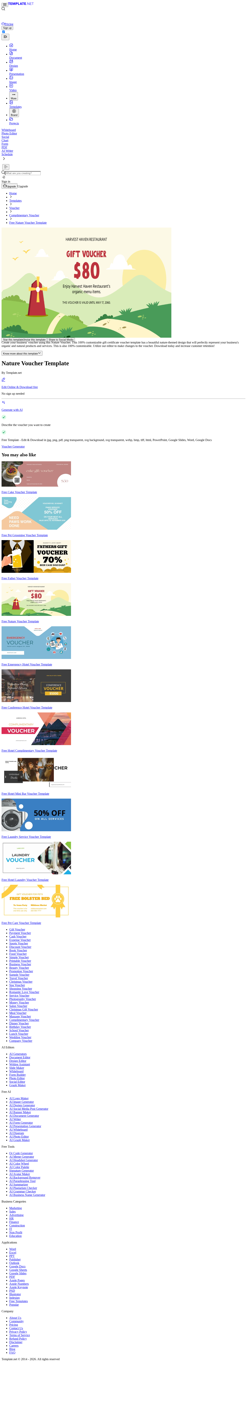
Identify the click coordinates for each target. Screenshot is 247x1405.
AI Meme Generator (21, 1156)
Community (16, 1321)
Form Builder (17, 1074)
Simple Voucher (19, 957)
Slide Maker (16, 1067)
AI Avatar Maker (19, 1174)
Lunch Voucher (18, 1033)
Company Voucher (20, 1040)
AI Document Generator (24, 1115)
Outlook (14, 1263)
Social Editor (17, 1081)
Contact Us (16, 1328)
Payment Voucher (20, 933)
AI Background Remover (24, 1177)
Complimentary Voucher (24, 215)
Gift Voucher (17, 929)
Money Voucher (19, 1002)
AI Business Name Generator (27, 1195)
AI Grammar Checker (22, 1191)
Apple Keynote (18, 1287)
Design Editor (17, 1060)
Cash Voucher (17, 936)
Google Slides (17, 1273)
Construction (17, 1225)
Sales (12, 1211)
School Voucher (19, 1030)
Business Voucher (20, 964)
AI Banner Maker (20, 1112)
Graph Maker (17, 1085)
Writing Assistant (19, 1064)
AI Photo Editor (19, 1136)
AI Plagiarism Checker (23, 1188)
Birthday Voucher (20, 1026)
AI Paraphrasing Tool (22, 1181)
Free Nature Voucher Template (28, 222)
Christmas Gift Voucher (23, 1009)
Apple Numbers (19, 1283)
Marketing (15, 1208)
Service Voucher (19, 995)
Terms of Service (19, 1335)
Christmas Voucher (20, 981)
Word (12, 1249)
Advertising (16, 1215)
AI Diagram (16, 1133)
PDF (12, 1276)
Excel (12, 1252)
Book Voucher (18, 950)
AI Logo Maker (19, 1098)
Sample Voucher (19, 974)
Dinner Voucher (19, 1023)
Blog (12, 1349)
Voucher (14, 208)
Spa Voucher (17, 985)
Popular (14, 1304)
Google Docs (17, 1266)
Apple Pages (17, 1280)
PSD (12, 1290)
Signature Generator (21, 1170)
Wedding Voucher (20, 1037)
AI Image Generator (21, 1101)
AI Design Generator (22, 1105)
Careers (14, 1345)
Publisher (15, 1259)
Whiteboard (16, 1071)
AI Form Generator (21, 1122)
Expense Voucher (20, 940)
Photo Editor (17, 1078)
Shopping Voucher (20, 988)
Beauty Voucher (19, 967)
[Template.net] (21, 4)
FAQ (12, 1352)
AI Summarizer (18, 1184)
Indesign (14, 1297)
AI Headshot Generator (23, 1160)
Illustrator (15, 1294)
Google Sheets (18, 1270)
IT (10, 1229)
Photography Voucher (22, 999)
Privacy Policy (18, 1331)
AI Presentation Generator (25, 1126)
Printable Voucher (20, 960)
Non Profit (15, 1232)
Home (13, 193)
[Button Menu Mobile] (5, 5)
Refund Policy (18, 1338)
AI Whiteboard (18, 1129)
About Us (15, 1317)
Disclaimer (15, 1342)
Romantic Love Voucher (24, 992)
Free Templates (18, 1301)
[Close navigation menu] (5, 37)
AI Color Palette (19, 1167)
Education (15, 1236)
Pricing (13, 1324)
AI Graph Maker (19, 1140)
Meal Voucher (17, 1013)
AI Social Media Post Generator (28, 1108)
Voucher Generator (13, 446)
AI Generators (18, 1054)
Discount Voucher (20, 947)
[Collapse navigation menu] (5, 167)
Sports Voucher (18, 943)
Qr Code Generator (21, 1153)
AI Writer (15, 1119)
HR (11, 1218)
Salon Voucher (18, 1006)
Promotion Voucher (21, 971)
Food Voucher (18, 953)
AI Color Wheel (19, 1163)
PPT (12, 1256)
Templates (15, 200)
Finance (14, 1222)
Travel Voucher (18, 978)
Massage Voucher (20, 1016)
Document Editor (19, 1057)
